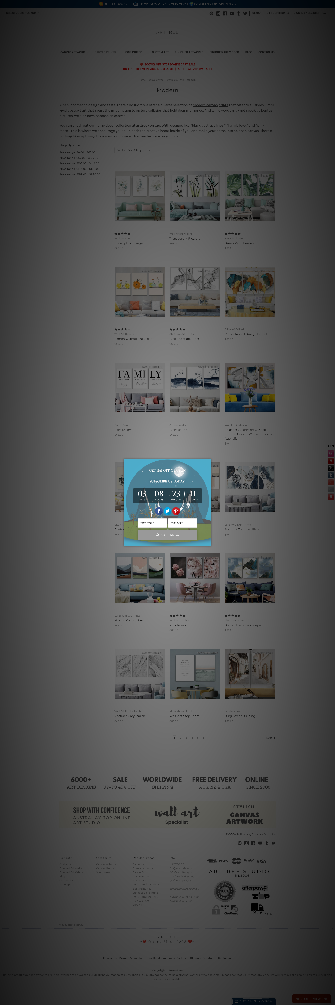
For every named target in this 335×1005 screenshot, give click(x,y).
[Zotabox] (208, 542)
